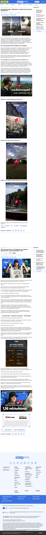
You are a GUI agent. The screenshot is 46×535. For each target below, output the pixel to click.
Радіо (37, 477)
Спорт (15, 480)
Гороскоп (38, 473)
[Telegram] (16, 231)
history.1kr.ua (13, 57)
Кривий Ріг (16, 470)
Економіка (16, 482)
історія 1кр (16, 225)
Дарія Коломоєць (14, 431)
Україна (16, 472)
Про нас (24, 4)
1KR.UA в (5, 14)
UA (42, 1)
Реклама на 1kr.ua (36, 496)
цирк (2, 225)
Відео (37, 475)
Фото (15, 485)
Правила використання (7, 496)
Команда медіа (21, 498)
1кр (11, 225)
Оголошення (38, 472)
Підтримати (4, 1)
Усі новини (38, 31)
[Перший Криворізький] (23, 1)
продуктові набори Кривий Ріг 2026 (19, 429)
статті (23, 72)
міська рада (7, 225)
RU (44, 1)
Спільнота (16, 492)
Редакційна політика (22, 496)
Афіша (37, 468)
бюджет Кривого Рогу (8, 429)
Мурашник (3, 227)
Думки (15, 487)
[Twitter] (21, 231)
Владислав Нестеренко (7, 431)
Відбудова (27, 479)
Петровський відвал (23, 225)
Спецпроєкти (13, 4)
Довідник (19, 4)
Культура (16, 473)
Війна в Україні (17, 483)
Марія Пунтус (11, 12)
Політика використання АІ (7, 501)
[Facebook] (13, 231)
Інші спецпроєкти (28, 486)
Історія (7, 4)
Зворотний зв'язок (36, 498)
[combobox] (39, 5)
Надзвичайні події (17, 478)
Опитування (27, 477)
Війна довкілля (28, 476)
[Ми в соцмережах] (10, 463)
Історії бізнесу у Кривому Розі (28, 484)
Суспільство (17, 475)
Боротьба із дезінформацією (28, 474)
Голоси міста (27, 481)
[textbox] (39, 5)
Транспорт (38, 470)
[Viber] (18, 231)
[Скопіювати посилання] (24, 231)
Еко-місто (27, 471)
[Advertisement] (16, 240)
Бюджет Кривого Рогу (28, 469)
